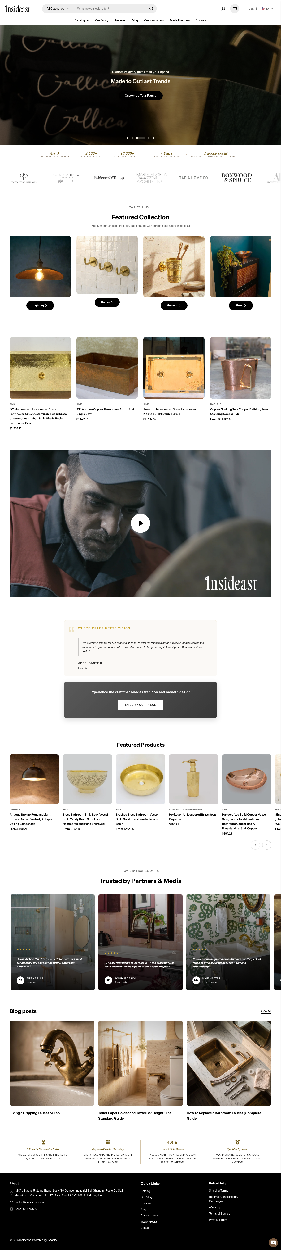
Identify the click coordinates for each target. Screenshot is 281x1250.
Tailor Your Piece (140, 705)
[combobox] (99, 8)
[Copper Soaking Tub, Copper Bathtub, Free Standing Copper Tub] (240, 368)
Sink (12, 404)
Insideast (25, 1240)
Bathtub (215, 404)
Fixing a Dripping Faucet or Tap (35, 1113)
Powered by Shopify (44, 1240)
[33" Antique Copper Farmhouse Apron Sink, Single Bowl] (107, 368)
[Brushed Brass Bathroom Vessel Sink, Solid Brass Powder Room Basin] (140, 779)
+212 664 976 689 (26, 1209)
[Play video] (140, 523)
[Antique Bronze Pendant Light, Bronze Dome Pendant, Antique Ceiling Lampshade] (34, 779)
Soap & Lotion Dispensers (185, 809)
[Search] (151, 8)
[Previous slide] (127, 138)
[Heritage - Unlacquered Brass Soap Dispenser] (193, 779)
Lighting (15, 809)
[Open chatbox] (273, 1242)
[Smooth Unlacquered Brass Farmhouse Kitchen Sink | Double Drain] (174, 368)
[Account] (223, 8)
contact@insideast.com (29, 1202)
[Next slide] (153, 138)
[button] (261, 9)
